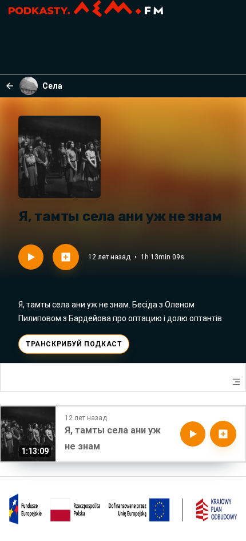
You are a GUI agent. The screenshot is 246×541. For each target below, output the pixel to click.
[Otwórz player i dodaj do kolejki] (66, 257)
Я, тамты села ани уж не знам (113, 438)
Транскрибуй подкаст (74, 344)
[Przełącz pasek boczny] (236, 382)
